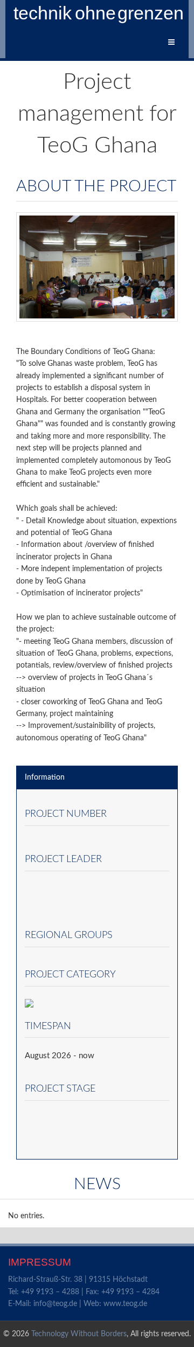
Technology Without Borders (79, 1334)
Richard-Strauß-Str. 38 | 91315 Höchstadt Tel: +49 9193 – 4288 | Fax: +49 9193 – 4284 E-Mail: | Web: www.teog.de (84, 1292)
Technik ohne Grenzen (99, 13)
